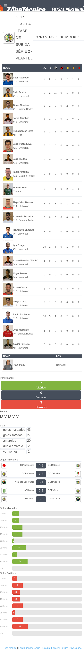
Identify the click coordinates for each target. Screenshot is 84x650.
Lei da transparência (29, 648)
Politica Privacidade (71, 648)
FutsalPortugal (42, 5)
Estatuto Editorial (51, 648)
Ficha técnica (10, 648)
